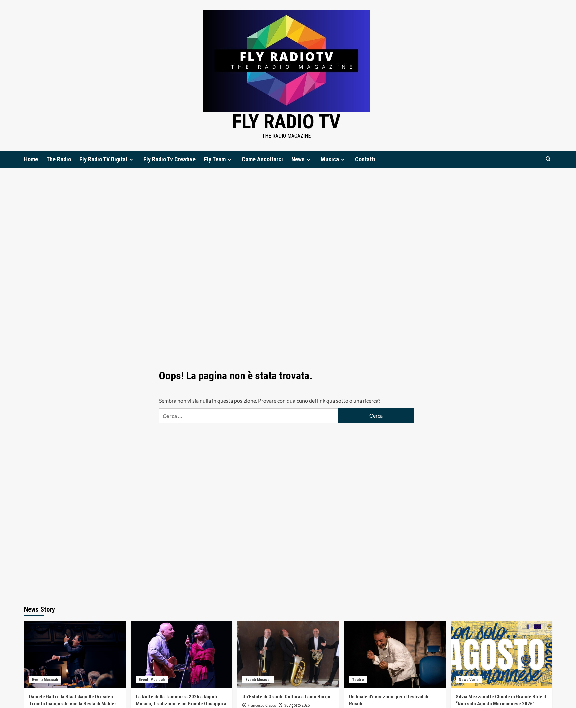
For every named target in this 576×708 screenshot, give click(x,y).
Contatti (365, 159)
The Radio (58, 159)
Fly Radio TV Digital (103, 159)
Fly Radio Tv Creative (169, 159)
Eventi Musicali (45, 679)
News (298, 159)
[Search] (548, 159)
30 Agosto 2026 (297, 705)
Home (31, 159)
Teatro (358, 679)
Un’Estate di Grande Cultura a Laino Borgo (286, 697)
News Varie (469, 679)
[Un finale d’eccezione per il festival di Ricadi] (395, 654)
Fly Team (215, 159)
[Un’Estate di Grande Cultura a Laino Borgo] (288, 654)
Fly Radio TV (286, 121)
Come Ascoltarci (262, 159)
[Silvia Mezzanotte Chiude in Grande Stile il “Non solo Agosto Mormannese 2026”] (501, 654)
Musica (330, 159)
